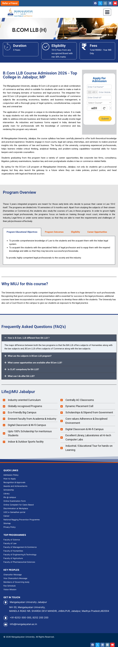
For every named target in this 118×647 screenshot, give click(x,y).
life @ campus (9, 497)
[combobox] (92, 92)
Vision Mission (9, 589)
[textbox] (99, 103)
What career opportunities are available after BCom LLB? (35, 362)
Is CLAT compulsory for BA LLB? (23, 369)
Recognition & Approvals (14, 482)
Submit (105, 118)
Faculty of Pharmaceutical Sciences (19, 562)
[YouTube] (115, 3)
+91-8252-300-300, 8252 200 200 (29, 617)
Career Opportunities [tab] (97, 232)
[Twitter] (97, 645)
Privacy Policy (9, 527)
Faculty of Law (10, 543)
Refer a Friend (9, 3)
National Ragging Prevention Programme (21, 519)
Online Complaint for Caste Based (18, 505)
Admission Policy (10, 475)
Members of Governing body (16, 582)
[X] (100, 3)
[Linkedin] (110, 3)
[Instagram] (105, 3)
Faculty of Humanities (13, 551)
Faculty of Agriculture (13, 558)
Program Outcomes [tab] (54, 232)
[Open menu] (107, 12)
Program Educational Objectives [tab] (22, 232)
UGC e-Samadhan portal (14, 512)
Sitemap (7, 523)
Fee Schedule (9, 586)
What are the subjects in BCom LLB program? (29, 356)
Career (6, 516)
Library (6, 493)
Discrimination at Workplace (15, 508)
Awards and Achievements (15, 486)
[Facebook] (95, 3)
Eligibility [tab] (75, 232)
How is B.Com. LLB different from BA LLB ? (28, 338)
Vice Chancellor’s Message (15, 578)
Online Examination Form (14, 501)
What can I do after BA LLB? (21, 376)
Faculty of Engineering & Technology (19, 554)
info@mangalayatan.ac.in (23, 624)
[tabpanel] (59, 250)
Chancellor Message (12, 574)
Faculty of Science (11, 539)
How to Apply (9, 478)
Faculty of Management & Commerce (20, 547)
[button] (59, 338)
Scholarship (8, 490)
